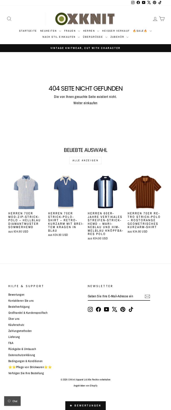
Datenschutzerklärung (21, 355)
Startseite (28, 30)
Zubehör (118, 37)
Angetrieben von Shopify (86, 385)
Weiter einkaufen (85, 102)
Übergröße (93, 37)
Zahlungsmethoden (20, 331)
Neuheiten (49, 30)
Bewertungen (16, 294)
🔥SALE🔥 (141, 30)
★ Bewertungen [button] (85, 405)
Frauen (70, 30)
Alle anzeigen (86, 160)
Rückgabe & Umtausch (22, 349)
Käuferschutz (16, 325)
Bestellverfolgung (19, 307)
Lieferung (14, 337)
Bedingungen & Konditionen (25, 361)
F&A (10, 343)
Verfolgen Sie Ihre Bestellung (26, 373)
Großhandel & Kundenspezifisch (28, 313)
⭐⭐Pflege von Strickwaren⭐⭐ (30, 367)
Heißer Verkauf (116, 30)
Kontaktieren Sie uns (21, 301)
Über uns (13, 319)
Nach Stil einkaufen (60, 37)
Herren (89, 30)
